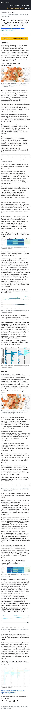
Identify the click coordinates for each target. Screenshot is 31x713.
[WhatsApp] (10, 700)
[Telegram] (6, 700)
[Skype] (14, 700)
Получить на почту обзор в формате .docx (15, 38)
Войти (28, 8)
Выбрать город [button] (15, 5)
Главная (4, 12)
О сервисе (27, 5)
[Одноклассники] (17, 700)
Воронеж (11, 12)
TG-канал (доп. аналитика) (16, 8)
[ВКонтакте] (2, 700)
